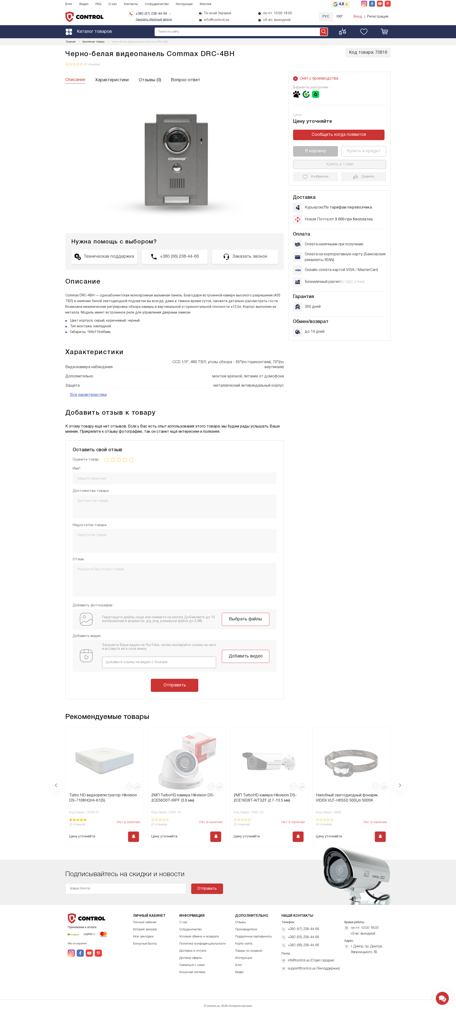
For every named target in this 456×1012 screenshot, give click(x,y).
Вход (358, 16)
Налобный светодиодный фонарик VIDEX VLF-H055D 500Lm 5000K (265, 798)
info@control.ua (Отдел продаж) (311, 960)
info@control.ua (216, 20)
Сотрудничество (157, 4)
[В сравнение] (137, 786)
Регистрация (377, 16)
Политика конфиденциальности (202, 943)
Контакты (131, 4)
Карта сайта (243, 943)
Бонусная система (192, 972)
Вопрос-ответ (185, 80)
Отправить (174, 685)
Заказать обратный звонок (154, 19)
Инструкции (184, 4)
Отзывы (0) (150, 80)
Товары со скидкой (248, 951)
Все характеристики (88, 395)
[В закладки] (129, 786)
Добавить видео (246, 656)
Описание (75, 80)
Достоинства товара (91, 491)
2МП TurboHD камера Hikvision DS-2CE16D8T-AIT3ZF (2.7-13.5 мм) (182, 798)
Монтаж (205, 4)
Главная (71, 42)
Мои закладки (143, 936)
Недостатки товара (89, 525)
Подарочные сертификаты (253, 936)
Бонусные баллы (145, 943)
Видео (83, 4)
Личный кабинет (145, 922)
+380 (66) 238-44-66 (303, 945)
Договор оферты (190, 958)
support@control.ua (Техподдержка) (314, 968)
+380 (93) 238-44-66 (303, 937)
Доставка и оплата (192, 951)
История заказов (145, 929)
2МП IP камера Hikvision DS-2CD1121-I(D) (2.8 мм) (350, 798)
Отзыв (78, 559)
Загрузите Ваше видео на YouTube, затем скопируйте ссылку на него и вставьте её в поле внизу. (159, 647)
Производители (246, 929)
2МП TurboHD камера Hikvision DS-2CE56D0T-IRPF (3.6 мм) (100, 798)
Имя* (77, 468)
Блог (68, 4)
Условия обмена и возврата (199, 936)
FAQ (98, 4)
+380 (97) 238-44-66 (303, 929)
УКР (339, 16)
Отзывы (240, 922)
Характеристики (112, 80)
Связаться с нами (192, 965)
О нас (112, 4)
